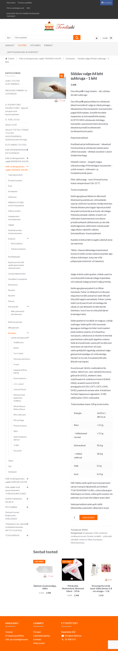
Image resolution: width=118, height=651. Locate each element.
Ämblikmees (19, 342)
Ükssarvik (18, 451)
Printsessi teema (20, 426)
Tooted (22, 45)
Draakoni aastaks (15, 180)
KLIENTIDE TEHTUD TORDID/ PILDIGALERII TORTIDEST (23, 14)
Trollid (16, 445)
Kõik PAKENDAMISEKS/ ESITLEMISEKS (16, 151)
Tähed (10, 461)
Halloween (12, 197)
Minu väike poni (20, 415)
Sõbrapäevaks (13, 328)
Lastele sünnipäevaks (19, 338)
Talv (9, 466)
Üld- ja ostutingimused (15, 8)
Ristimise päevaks (15, 322)
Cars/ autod (18, 353)
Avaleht (9, 45)
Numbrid (11, 296)
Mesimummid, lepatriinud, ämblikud (19, 398)
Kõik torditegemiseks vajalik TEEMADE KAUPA (40, 58)
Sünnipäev (70, 58)
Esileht (11, 58)
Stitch (16, 431)
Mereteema (13, 285)
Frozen (16, 364)
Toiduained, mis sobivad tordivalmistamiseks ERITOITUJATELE (16, 527)
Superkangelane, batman (20, 438)
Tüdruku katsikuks (18, 249)
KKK (28, 8)
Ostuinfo (35, 45)
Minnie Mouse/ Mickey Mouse (19, 407)
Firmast (48, 45)
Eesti (10, 186)
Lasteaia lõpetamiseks (17, 274)
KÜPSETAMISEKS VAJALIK (13, 500)
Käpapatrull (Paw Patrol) (20, 371)
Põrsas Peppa (19, 420)
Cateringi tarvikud (15, 175)
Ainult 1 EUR (11, 124)
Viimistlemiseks (78, 542)
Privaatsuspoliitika (25, 3)
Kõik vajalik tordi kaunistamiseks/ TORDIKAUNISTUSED (15, 490)
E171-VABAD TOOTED (15, 144)
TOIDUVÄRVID (12, 535)
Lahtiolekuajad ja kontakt (22, 52)
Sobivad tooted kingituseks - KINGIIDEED (12, 515)
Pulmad (11, 301)
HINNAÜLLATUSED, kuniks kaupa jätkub (16, 203)
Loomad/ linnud (20, 389)
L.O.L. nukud (18, 384)
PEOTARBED (11, 507)
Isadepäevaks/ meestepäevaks (14, 217)
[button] (61, 76)
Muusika (11, 290)
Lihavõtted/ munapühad (17, 279)
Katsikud (11, 239)
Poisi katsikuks (17, 244)
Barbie (16, 348)
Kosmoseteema (20, 378)
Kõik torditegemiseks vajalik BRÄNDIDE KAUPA (17, 160)
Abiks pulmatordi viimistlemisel (17, 312)
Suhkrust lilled (85, 539)
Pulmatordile (13, 307)
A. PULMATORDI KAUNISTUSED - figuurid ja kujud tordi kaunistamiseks (16, 109)
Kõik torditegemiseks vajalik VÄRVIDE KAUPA (16, 480)
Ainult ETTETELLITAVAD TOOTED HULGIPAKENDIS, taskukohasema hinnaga (16, 135)
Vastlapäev (12, 472)
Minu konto (11, 3)
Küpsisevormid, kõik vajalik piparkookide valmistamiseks (16, 265)
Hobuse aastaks (14, 211)
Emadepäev (88, 533)
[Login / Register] (96, 38)
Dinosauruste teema (22, 359)
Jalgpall (11, 225)
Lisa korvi (88, 517)
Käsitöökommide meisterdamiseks (15, 231)
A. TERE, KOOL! (12, 119)
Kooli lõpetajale (14, 257)
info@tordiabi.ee (73, 635)
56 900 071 (70, 639)
